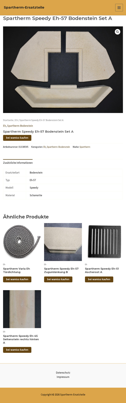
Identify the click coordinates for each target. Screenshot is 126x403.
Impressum (63, 377)
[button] (117, 32)
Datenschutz (63, 372)
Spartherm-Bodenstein (20, 125)
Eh (16, 120)
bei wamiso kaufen (17, 138)
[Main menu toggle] (119, 8)
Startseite (8, 120)
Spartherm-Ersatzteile (24, 7)
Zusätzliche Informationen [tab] (18, 162)
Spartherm (85, 146)
